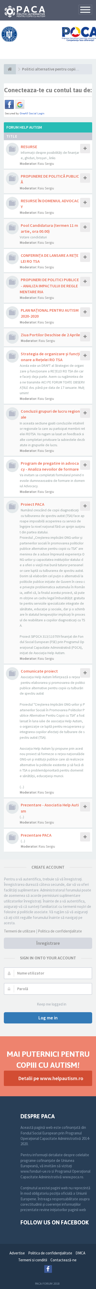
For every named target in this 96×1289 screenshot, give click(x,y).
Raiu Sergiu (46, 163)
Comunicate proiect (39, 671)
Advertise (17, 1253)
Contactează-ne (63, 1259)
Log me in (48, 1018)
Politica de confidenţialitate (60, 931)
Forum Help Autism (24, 127)
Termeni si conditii (32, 1259)
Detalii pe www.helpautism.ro (50, 1078)
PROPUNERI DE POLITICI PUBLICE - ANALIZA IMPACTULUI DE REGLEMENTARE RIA (49, 285)
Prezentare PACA (36, 835)
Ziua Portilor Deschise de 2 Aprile (50, 334)
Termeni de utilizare (19, 931)
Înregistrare (48, 943)
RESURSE (29, 146)
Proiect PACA (32, 504)
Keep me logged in (51, 1004)
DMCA (80, 1253)
